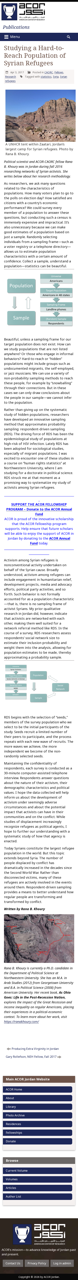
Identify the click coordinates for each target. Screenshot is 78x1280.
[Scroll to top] (72, 1256)
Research (10, 76)
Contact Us (13, 1263)
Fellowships (14, 1133)
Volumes (12, 1179)
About (10, 1098)
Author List (13, 1196)
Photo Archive (15, 1115)
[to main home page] (23, 12)
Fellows (58, 72)
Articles (11, 1188)
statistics (46, 76)
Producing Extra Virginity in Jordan (35, 1049)
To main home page (39, 1234)
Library (11, 1107)
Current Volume (17, 1171)
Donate (11, 1141)
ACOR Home (14, 1089)
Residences (13, 1124)
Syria (56, 76)
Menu (14, 36)
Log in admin (62, 1263)
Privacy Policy (37, 1263)
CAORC (48, 72)
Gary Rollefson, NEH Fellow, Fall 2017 (31, 1057)
